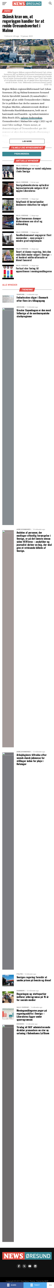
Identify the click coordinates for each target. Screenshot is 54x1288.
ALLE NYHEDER (9, 285)
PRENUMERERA (21, 154)
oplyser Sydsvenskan (31, 117)
